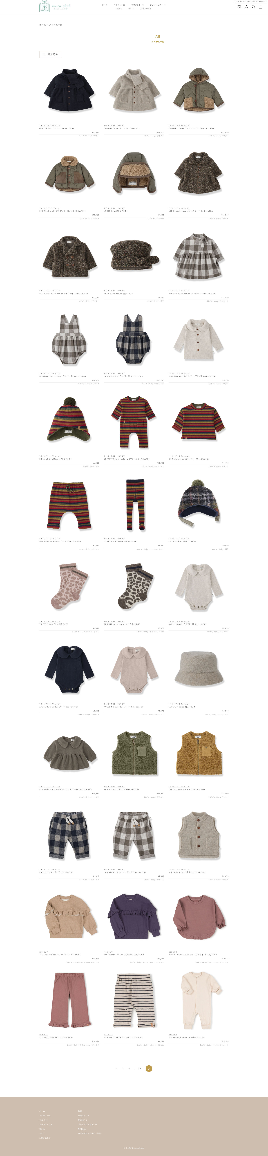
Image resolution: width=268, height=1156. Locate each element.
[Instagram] (239, 6)
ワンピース (224, 301)
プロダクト (136, 5)
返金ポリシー (83, 1115)
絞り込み (52, 54)
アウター (95, 136)
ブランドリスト (157, 5)
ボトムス (95, 549)
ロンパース (95, 384)
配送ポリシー (83, 1120)
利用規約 (82, 1129)
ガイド (131, 8)
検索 (80, 1111)
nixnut (86, 962)
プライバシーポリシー (87, 1124)
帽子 (162, 218)
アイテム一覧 (119, 5)
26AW (82, 136)
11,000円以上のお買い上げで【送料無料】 (250, 1)
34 (139, 1068)
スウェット (95, 962)
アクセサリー (223, 714)
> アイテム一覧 (54, 24)
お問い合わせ (146, 8)
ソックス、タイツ (157, 549)
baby (88, 136)
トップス (225, 466)
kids (80, 962)
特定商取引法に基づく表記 (89, 1133)
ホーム (105, 5)
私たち (119, 8)
